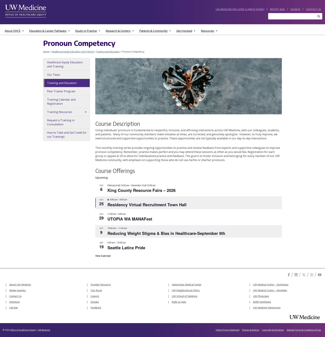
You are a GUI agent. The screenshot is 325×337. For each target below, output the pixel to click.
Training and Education (108, 51)
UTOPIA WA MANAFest (129, 219)
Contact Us (313, 9)
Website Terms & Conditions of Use (304, 330)
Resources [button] (207, 31)
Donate (295, 9)
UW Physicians (261, 296)
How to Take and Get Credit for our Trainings (67, 135)
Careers (95, 296)
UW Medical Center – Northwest (270, 284)
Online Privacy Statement (227, 330)
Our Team (53, 75)
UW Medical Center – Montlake (270, 290)
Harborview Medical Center (186, 284)
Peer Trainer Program (61, 91)
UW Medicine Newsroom (266, 307)
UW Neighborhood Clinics (186, 290)
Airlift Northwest (262, 301)
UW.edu (13, 307)
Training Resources (59, 112)
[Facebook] (289, 274)
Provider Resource (101, 284)
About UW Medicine (20, 284)
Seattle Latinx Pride (126, 247)
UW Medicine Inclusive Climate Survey (240, 9)
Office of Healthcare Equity (23, 330)
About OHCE (12, 31)
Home (46, 51)
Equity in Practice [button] (86, 31)
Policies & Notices (250, 330)
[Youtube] (320, 274)
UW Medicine (44, 330)
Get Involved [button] (184, 31)
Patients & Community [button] (153, 31)
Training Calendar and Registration (61, 102)
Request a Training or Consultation (61, 122)
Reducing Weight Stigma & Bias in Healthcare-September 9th (166, 233)
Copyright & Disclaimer (273, 330)
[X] (304, 274)
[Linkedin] (296, 274)
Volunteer (14, 301)
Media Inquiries (17, 290)
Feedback (96, 307)
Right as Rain (179, 301)
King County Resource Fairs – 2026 (141, 190)
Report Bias (277, 9)
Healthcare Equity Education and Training (73, 51)
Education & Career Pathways (48, 31)
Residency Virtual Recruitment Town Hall (147, 204)
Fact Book (96, 290)
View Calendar (103, 255)
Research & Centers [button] (118, 31)
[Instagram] (311, 274)
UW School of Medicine (184, 296)
